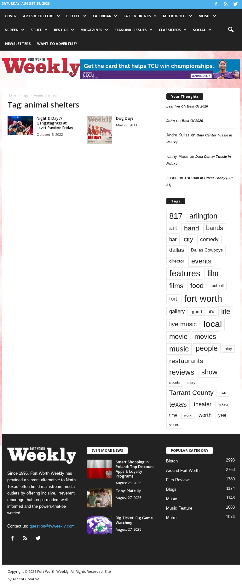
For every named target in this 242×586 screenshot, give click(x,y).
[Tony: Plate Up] (99, 498)
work (188, 415)
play (228, 349)
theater (202, 404)
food (197, 286)
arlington (203, 216)
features (184, 273)
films (176, 286)
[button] (231, 30)
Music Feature (179, 508)
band (191, 228)
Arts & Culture (38, 16)
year (222, 415)
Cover (11, 16)
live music (183, 324)
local (213, 324)
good (197, 311)
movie (178, 336)
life (225, 311)
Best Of (61, 29)
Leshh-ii (173, 106)
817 (175, 216)
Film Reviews (178, 480)
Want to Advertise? (57, 43)
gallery (177, 311)
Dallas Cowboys (207, 249)
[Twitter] (235, 4)
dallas (176, 249)
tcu (223, 392)
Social (199, 29)
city (188, 239)
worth (205, 415)
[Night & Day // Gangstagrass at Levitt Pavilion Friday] (20, 125)
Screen (12, 29)
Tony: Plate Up (128, 491)
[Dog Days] (99, 130)
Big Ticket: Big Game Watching (134, 520)
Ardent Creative (26, 579)
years (174, 424)
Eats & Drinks (137, 16)
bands (214, 227)
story (191, 382)
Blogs (171, 489)
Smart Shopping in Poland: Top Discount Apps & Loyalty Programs (135, 469)
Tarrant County (191, 392)
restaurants (186, 360)
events (201, 261)
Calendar (102, 16)
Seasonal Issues (130, 29)
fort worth (203, 298)
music (179, 349)
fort (173, 299)
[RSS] (225, 4)
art (173, 228)
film (212, 273)
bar (173, 239)
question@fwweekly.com (52, 526)
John (170, 121)
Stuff (36, 29)
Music (204, 16)
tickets (223, 404)
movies (205, 336)
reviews (181, 372)
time (173, 415)
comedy (209, 239)
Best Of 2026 (197, 106)
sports (175, 382)
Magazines (91, 29)
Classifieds (170, 29)
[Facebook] (216, 4)
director (176, 261)
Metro (171, 517)
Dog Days (125, 118)
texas (178, 404)
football (217, 285)
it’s (211, 311)
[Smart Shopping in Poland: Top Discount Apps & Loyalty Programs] (99, 469)
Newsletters (18, 43)
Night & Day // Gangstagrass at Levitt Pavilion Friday (55, 123)
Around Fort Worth (182, 470)
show (209, 372)
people (207, 348)
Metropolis (175, 16)
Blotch (73, 16)
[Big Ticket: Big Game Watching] (99, 525)
